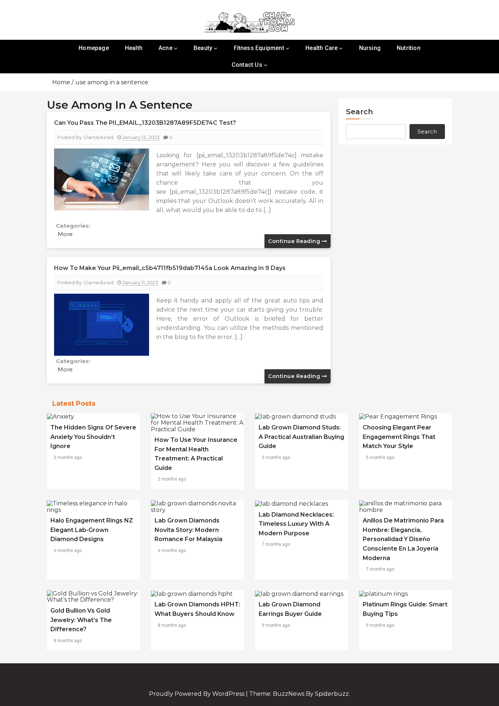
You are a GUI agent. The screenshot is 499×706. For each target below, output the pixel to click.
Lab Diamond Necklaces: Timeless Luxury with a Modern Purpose (296, 524)
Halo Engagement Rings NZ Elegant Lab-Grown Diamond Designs (91, 530)
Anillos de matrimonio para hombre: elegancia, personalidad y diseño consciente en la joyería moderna (403, 539)
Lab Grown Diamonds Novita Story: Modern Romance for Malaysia (188, 530)
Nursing (370, 48)
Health (133, 48)
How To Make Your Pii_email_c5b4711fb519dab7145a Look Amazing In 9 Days (170, 268)
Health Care (321, 48)
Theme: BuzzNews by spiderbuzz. (299, 693)
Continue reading (295, 241)
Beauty (203, 48)
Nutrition (408, 48)
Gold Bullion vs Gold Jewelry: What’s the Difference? (81, 620)
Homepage (94, 48)
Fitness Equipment (259, 48)
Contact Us (247, 64)
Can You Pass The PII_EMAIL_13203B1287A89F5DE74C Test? (145, 122)
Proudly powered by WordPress (197, 693)
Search (359, 111)
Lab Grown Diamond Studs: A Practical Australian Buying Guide (301, 437)
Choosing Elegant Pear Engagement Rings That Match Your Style (399, 437)
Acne (165, 48)
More (65, 234)
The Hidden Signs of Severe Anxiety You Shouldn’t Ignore (93, 437)
